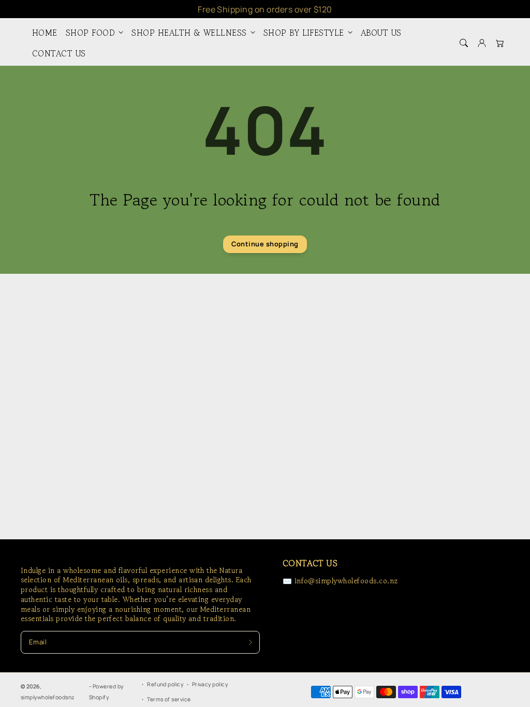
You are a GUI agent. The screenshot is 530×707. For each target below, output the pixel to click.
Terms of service (169, 699)
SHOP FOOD (90, 32)
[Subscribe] (250, 642)
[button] (463, 43)
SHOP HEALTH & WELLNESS (189, 32)
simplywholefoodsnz (48, 697)
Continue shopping (264, 243)
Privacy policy (210, 684)
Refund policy (165, 684)
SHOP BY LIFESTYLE (303, 32)
